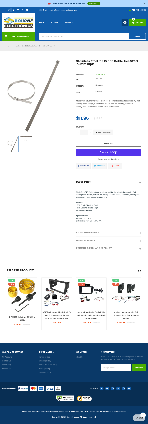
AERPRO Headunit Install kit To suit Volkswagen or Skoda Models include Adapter (56, 315)
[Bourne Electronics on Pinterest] (13, 10)
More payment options (108, 159)
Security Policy (45, 372)
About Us (79, 357)
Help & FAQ (6, 365)
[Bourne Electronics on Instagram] (22, 10)
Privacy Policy (44, 369)
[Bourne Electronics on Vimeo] (18, 10)
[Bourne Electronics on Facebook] (4, 10)
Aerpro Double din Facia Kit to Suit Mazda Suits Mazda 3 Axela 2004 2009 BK (91, 315)
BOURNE (99, 92)
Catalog (54, 22)
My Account (7, 357)
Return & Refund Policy (48, 365)
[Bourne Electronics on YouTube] (27, 10)
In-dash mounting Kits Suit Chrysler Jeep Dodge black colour (126, 315)
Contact (68, 22)
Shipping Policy (45, 361)
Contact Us (6, 361)
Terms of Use (44, 357)
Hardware (99, 85)
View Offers (94, 3)
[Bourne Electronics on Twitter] (9, 10)
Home (41, 22)
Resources (6, 369)
